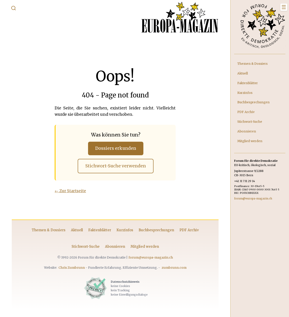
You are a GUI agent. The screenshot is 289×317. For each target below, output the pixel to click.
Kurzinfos (125, 230)
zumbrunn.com (174, 268)
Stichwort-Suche (86, 246)
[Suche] (13, 9)
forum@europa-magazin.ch (150, 257)
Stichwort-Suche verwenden (115, 166)
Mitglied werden (145, 246)
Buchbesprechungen (156, 230)
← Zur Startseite (70, 190)
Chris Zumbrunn (71, 268)
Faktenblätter (99, 230)
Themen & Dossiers (48, 230)
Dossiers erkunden (115, 148)
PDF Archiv (189, 230)
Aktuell (77, 230)
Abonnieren (115, 246)
